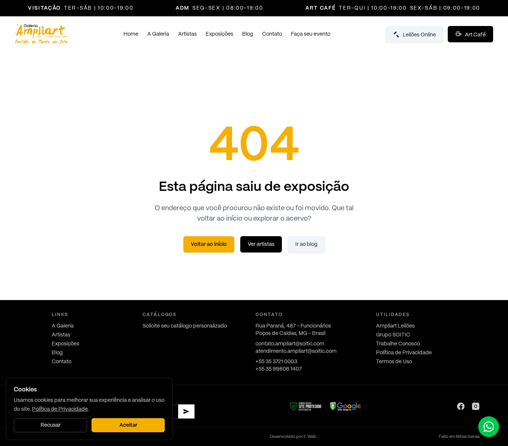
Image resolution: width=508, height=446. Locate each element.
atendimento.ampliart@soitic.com (296, 351)
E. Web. (310, 437)
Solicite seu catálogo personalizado (184, 326)
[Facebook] (460, 406)
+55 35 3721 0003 (276, 361)
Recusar (51, 425)
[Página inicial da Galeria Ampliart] (41, 34)
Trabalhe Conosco (398, 343)
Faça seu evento (310, 34)
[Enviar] (186, 411)
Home (130, 34)
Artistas (187, 34)
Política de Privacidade (404, 352)
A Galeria (158, 34)
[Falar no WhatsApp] (488, 426)
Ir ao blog (306, 244)
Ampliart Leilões (395, 326)
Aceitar (128, 425)
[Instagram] (475, 406)
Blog (247, 34)
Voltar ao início (209, 244)
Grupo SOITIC (393, 335)
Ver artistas (261, 244)
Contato (272, 34)
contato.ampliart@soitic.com (289, 343)
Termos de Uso (394, 361)
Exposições (219, 34)
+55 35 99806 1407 (278, 369)
